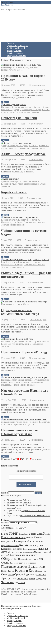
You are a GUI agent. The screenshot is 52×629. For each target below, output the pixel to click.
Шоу (16, 582)
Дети (40, 533)
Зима (46, 533)
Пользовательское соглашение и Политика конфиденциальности (21, 607)
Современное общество (22, 424)
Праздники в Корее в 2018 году (24, 352)
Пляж (11, 563)
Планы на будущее (10, 109)
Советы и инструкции (34, 222)
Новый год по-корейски (19, 118)
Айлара (10, 500)
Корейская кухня (9, 220)
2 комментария (34, 198)
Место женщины (28, 552)
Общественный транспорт (22, 554)
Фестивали (22, 578)
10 (27, 459)
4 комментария (36, 124)
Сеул (4, 574)
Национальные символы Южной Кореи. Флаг (20, 432)
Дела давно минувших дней (14, 145)
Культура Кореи (14, 50)
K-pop (4, 533)
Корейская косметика (10, 545)
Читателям (7, 582)
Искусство (7, 541)
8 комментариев (32, 240)
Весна (32, 533)
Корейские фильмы (30, 549)
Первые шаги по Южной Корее (35, 515)
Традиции (8, 578)
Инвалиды (29, 537)
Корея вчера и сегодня (11, 67)
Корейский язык (9, 184)
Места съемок (15, 552)
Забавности (34, 181)
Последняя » (37, 459)
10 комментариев (38, 319)
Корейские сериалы (11, 548)
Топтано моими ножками (28, 112)
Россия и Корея (26, 570)
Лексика (43, 548)
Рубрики (5, 522)
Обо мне (11, 43)
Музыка (37, 552)
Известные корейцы (13, 537)
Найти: (4, 493)
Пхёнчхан (11, 571)
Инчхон (38, 537)
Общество (9, 558)
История (20, 541)
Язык (21, 582)
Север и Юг (42, 571)
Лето (4, 551)
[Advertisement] (26, 26)
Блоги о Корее (23, 534)
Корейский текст (14, 192)
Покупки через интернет (25, 563)
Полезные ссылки (14, 566)
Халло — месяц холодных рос (23, 154)
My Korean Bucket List (17, 48)
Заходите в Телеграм (16, 55)
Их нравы (5, 107)
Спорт (26, 304)
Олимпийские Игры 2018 (31, 559)
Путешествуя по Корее (17, 45)
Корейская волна (15, 53)
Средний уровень (25, 574)
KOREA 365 (7, 5)
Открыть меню (8, 2)
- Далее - (5, 102)
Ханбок (32, 579)
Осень (5, 562)
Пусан (4, 571)
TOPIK (13, 533)
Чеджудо (41, 578)
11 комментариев (37, 85)
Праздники (36, 566)
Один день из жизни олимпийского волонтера (20, 312)
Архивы (5, 528)
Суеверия (41, 574)
